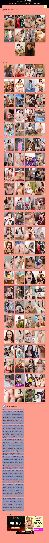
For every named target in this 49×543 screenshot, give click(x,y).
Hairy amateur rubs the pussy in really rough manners (13, 412)
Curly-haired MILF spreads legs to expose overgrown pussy (14, 434)
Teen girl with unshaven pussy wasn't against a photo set (14, 425)
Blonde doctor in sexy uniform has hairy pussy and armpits (14, 467)
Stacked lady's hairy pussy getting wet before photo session (14, 493)
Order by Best (26, 3)
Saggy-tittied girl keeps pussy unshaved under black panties (14, 462)
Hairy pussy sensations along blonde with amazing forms (14, 443)
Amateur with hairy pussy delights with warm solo (12, 440)
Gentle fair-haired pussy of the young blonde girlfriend (13, 478)
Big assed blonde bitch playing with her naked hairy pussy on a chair (16, 436)
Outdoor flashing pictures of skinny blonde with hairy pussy (14, 439)
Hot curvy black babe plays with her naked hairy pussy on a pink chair (16, 498)
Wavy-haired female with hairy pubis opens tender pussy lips (14, 465)
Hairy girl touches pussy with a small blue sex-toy (12, 445)
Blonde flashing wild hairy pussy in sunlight (11, 453)
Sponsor (17, 3)
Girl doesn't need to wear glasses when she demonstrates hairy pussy (16, 506)
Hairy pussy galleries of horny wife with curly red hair (13, 429)
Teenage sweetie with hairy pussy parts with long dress (13, 422)
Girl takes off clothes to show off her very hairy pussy (13, 492)
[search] (45, 6)
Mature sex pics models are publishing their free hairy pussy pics (15, 507)
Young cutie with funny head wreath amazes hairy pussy (14, 414)
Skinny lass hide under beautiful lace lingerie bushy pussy (14, 423)
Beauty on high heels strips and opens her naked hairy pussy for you (16, 487)
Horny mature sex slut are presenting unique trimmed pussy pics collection (17, 510)
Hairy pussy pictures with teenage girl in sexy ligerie (13, 426)
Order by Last (37, 3)
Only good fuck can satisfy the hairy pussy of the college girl (14, 490)
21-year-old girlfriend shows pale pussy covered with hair (14, 409)
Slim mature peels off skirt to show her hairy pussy (12, 495)
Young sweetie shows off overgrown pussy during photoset (14, 411)
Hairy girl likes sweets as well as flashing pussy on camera (14, 484)
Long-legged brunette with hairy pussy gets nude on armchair (15, 481)
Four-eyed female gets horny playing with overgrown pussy (14, 473)
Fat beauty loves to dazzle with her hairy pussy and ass (13, 464)
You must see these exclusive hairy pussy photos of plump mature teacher (17, 485)
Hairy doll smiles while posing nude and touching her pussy (14, 431)
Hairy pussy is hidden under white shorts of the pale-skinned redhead (16, 450)
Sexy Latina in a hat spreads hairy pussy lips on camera (13, 501)
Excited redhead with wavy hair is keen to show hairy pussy (14, 468)
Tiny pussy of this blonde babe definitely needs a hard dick (14, 488)
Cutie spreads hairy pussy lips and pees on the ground (13, 482)
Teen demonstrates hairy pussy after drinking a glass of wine (14, 496)
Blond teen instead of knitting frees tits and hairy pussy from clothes (16, 499)
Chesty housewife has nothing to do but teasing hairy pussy (14, 470)
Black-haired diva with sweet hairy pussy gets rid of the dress (14, 479)
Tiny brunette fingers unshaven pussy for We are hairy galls (14, 502)
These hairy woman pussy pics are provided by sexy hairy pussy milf (16, 504)
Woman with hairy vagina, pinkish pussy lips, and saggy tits (14, 420)
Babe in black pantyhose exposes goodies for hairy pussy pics (15, 471)
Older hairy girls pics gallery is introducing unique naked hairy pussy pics (17, 509)
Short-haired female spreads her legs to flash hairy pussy (14, 459)
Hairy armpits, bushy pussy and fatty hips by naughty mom (14, 451)
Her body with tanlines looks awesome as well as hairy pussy (14, 476)
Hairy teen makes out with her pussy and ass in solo (13, 456)
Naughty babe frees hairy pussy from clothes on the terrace (14, 437)
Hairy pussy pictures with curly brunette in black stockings (14, 415)
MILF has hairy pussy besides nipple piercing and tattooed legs (15, 442)
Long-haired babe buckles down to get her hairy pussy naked (15, 448)
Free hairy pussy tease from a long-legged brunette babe (14, 454)
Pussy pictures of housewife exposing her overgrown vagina (14, 419)
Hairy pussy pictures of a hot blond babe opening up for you (14, 428)
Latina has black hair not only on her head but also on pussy (14, 474)
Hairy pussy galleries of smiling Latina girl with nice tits (13, 433)
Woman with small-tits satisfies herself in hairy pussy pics (14, 457)
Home (11, 3)
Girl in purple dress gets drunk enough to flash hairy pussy (14, 417)
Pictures (24, 1)
